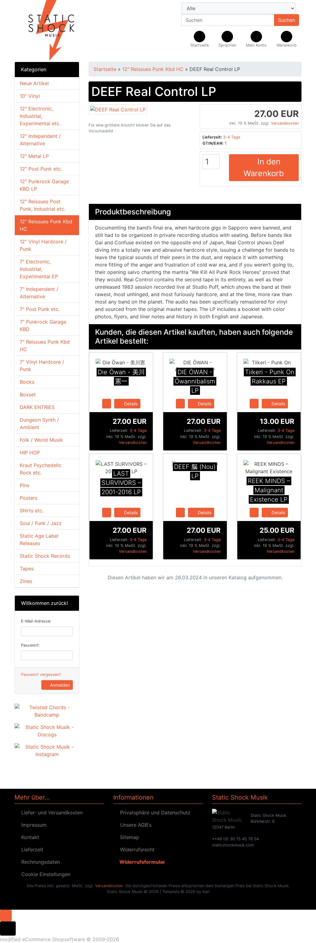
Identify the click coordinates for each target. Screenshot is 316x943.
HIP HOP (30, 452)
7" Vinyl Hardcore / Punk (42, 365)
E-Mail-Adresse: (36, 621)
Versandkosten (285, 123)
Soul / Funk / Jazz (41, 523)
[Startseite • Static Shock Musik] (59, 31)
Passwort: (30, 645)
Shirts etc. (32, 510)
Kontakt (28, 837)
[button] (227, 39)
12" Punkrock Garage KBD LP (44, 185)
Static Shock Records (45, 556)
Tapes (27, 568)
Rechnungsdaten (39, 862)
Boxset (28, 394)
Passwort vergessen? (41, 674)
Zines (26, 581)
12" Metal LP (34, 156)
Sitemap (128, 837)
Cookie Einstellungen (44, 874)
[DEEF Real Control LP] (118, 109)
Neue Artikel (34, 83)
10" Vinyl (30, 96)
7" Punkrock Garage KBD (43, 325)
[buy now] (106, 403)
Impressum (32, 825)
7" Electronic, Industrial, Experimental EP (39, 268)
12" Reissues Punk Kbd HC (46, 225)
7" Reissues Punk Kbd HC (45, 345)
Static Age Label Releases (39, 539)
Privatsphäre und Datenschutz (153, 812)
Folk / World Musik (41, 440)
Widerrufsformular (141, 862)
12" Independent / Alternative (40, 140)
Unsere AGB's (134, 825)
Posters (28, 498)
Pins (24, 485)
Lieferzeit (30, 849)
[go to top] (6, 915)
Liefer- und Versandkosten (50, 812)
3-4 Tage (231, 137)
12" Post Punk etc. (41, 169)
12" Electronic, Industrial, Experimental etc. (40, 115)
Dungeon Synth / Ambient (39, 423)
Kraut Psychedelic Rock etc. (40, 469)
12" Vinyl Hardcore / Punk (43, 245)
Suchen (286, 20)
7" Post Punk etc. (40, 309)
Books (27, 382)
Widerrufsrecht (136, 849)
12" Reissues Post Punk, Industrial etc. (42, 205)
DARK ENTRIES (37, 407)
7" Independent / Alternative (39, 293)
